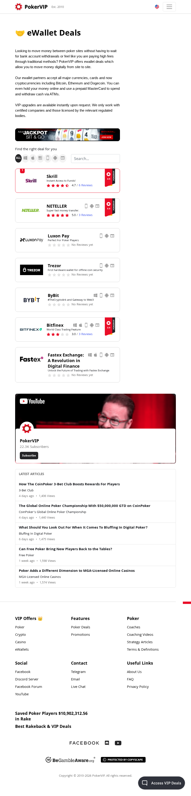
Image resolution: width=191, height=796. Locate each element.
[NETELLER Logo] (31, 210)
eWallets (22, 650)
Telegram (78, 672)
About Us (134, 672)
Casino (20, 642)
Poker (19, 627)
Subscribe (29, 455)
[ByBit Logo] (31, 299)
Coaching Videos (140, 635)
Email (75, 680)
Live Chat (78, 687)
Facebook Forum (28, 687)
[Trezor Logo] (31, 270)
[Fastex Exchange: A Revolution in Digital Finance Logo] (31, 359)
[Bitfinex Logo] (31, 329)
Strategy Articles (140, 642)
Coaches (133, 627)
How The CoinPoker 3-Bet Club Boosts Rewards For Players (69, 485)
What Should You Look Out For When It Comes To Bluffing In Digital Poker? (83, 528)
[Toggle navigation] (169, 6)
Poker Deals (80, 627)
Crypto (20, 635)
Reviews (85, 185)
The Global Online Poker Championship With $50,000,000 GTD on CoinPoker (84, 506)
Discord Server (26, 680)
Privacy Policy (138, 687)
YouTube (22, 694)
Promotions (80, 635)
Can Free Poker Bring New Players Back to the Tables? (65, 549)
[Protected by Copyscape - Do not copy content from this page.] (123, 760)
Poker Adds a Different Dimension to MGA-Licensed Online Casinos (77, 571)
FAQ (130, 680)
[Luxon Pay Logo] (31, 240)
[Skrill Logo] (31, 180)
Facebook (23, 672)
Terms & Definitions (143, 650)
